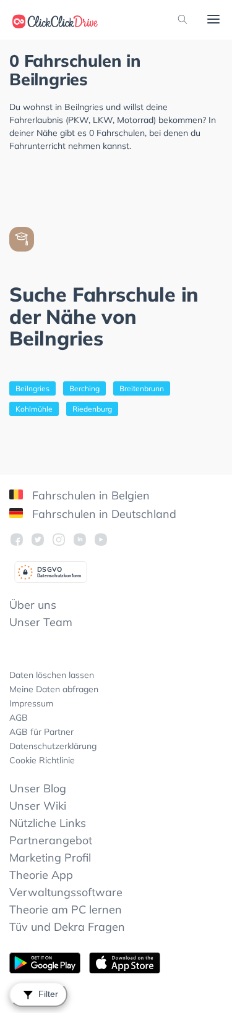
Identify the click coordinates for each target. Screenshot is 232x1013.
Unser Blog (37, 788)
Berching (84, 388)
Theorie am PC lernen (65, 909)
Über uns (32, 605)
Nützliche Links (47, 823)
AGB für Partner (41, 731)
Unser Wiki (37, 806)
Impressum (31, 703)
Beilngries (32, 388)
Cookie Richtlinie (42, 760)
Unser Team (40, 622)
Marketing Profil (50, 857)
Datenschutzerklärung (53, 746)
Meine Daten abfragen (53, 689)
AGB (18, 717)
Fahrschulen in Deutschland (102, 514)
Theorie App (41, 875)
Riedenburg (92, 408)
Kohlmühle (34, 408)
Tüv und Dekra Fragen (67, 927)
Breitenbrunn (141, 388)
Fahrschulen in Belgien (89, 495)
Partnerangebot (50, 840)
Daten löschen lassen (51, 674)
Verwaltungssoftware (65, 892)
